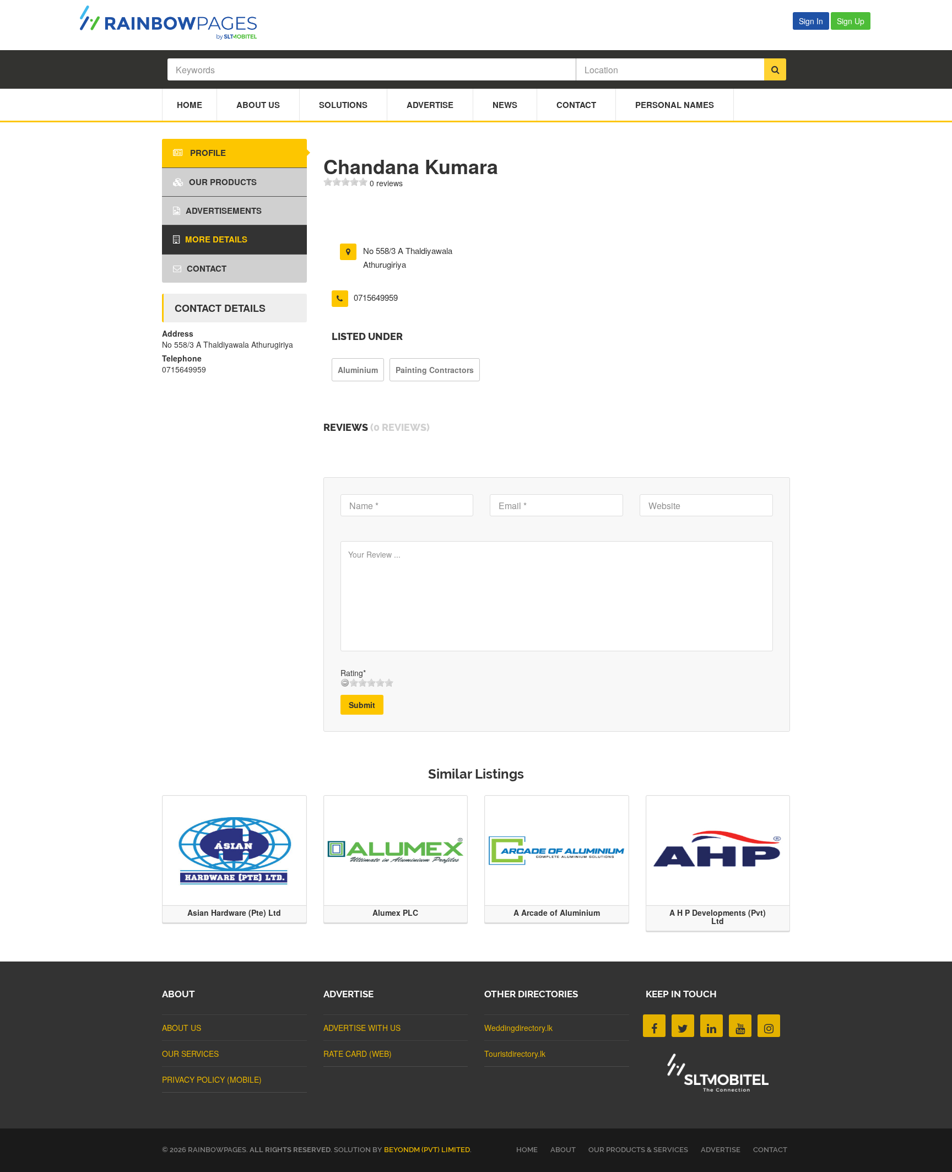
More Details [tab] (216, 239)
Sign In (811, 20)
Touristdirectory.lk (514, 1053)
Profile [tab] (207, 153)
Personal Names (674, 105)
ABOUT (563, 1150)
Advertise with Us (362, 1027)
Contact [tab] (206, 268)
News (505, 105)
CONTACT (770, 1150)
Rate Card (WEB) (357, 1053)
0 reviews (386, 182)
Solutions (343, 105)
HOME (527, 1150)
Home (189, 105)
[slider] (345, 181)
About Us (258, 105)
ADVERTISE (720, 1150)
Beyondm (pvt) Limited (427, 1150)
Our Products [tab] (223, 182)
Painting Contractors (435, 369)
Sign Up (850, 20)
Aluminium (358, 369)
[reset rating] (344, 682)
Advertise (430, 105)
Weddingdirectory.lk (518, 1027)
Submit (362, 704)
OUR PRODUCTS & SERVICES (638, 1150)
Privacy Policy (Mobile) (212, 1079)
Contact (576, 105)
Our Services (190, 1053)
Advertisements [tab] (224, 210)
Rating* (353, 672)
